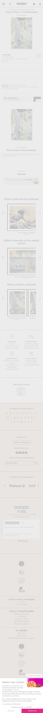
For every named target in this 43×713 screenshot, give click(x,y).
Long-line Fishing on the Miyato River (25, 277)
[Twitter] (26, 453)
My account (21, 635)
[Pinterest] (23, 453)
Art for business (21, 604)
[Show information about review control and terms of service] (34, 514)
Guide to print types (21, 613)
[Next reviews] (41, 529)
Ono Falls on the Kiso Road (17, 319)
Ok (36, 463)
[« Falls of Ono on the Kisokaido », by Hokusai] (21, 391)
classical (25, 154)
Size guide (21, 616)
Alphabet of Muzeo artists (21, 408)
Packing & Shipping (21, 621)
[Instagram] (20, 453)
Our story (21, 602)
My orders (21, 633)
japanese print (8, 156)
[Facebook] (16, 453)
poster (14, 154)
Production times (21, 618)
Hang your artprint (21, 623)
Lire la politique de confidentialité (11, 704)
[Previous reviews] (1, 529)
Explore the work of (19, 180)
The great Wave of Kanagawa (26, 233)
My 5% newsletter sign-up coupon (21, 638)
